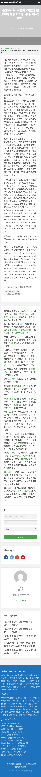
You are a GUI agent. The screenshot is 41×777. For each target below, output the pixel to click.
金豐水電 (33, 399)
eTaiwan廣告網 (16, 732)
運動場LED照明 (21, 333)
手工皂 (13, 453)
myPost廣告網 (7, 723)
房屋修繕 (4, 726)
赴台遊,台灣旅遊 (7, 740)
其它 (12, 28)
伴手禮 (21, 743)
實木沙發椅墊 (13, 443)
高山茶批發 (24, 314)
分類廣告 (19, 729)
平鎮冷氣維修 (9, 399)
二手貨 (18, 746)
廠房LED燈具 (31, 764)
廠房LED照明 (13, 330)
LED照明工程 (13, 379)
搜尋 (21, 537)
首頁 (6, 764)
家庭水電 (17, 405)
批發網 (12, 764)
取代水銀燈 (12, 343)
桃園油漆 (17, 386)
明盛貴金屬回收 (24, 491)
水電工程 (8, 424)
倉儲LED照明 (26, 330)
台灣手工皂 (20, 764)
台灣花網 (22, 752)
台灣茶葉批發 (6, 755)
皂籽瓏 (24, 459)
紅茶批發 (13, 317)
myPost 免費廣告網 (12, 2)
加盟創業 (16, 749)
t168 (20, 587)
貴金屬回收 (8, 472)
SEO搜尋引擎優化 (8, 735)
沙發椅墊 (22, 434)
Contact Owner (20, 600)
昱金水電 (8, 412)
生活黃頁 (20, 738)
